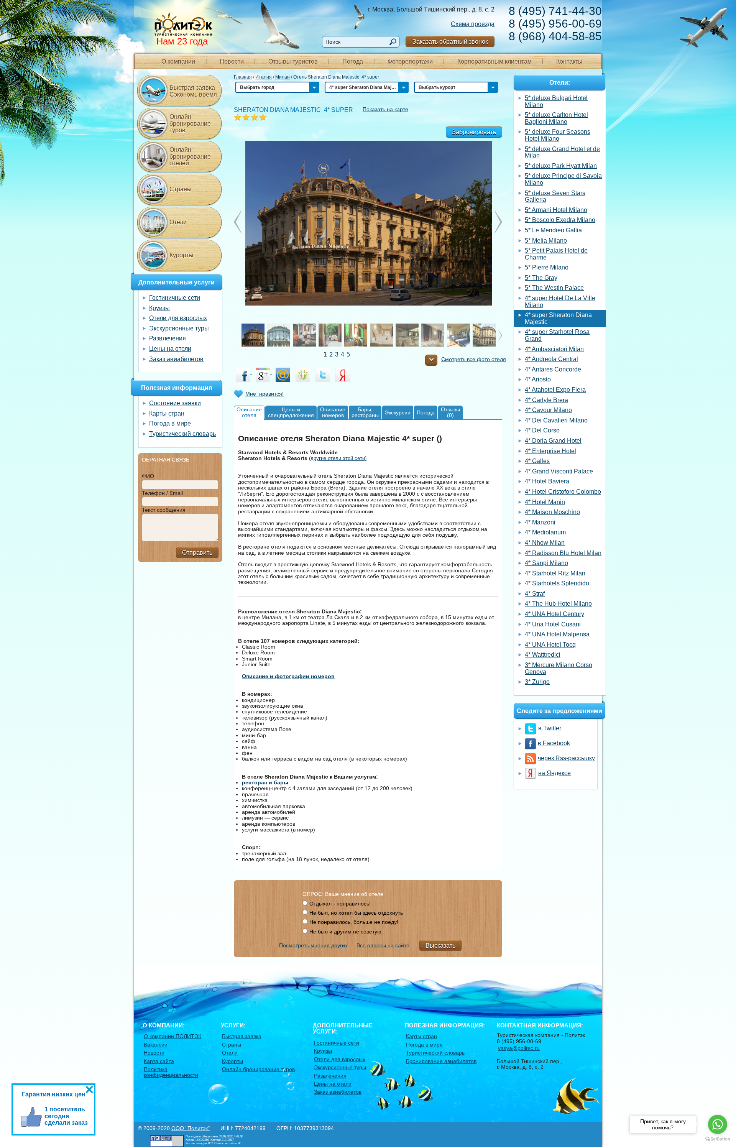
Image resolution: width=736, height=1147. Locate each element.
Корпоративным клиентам (494, 61)
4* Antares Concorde (553, 369)
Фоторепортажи (410, 61)
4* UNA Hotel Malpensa (557, 634)
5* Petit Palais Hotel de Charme (556, 254)
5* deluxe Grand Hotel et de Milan (562, 152)
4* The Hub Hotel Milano (558, 603)
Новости (232, 61)
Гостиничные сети (174, 297)
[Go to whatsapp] (717, 1124)
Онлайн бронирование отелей (190, 156)
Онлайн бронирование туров (190, 123)
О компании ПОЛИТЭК (172, 1036)
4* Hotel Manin (545, 502)
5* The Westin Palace (554, 287)
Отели (178, 222)
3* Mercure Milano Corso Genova (558, 668)
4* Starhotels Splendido (557, 583)
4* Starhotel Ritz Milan (555, 573)
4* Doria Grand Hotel (553, 440)
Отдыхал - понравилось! (340, 904)
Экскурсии (398, 412)
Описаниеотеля (249, 412)
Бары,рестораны (365, 412)
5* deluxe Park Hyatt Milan (561, 166)
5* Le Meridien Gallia (553, 230)
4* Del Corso (542, 430)
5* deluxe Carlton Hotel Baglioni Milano (556, 118)
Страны (180, 189)
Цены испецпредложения (291, 412)
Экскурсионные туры (179, 328)
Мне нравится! (264, 394)
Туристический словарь (182, 434)
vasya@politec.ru (519, 1048)
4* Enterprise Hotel (550, 451)
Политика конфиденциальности (171, 1072)
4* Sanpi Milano (546, 563)
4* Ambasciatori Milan (554, 349)
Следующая (238, 221)
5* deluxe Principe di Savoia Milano (563, 179)
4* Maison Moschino (552, 512)
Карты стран (166, 413)
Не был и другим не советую (345, 931)
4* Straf (535, 593)
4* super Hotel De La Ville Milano (560, 301)
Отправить (197, 552)
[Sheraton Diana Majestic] (368, 223)
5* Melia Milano (546, 240)
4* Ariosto (538, 379)
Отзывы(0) (450, 412)
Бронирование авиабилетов (441, 1061)
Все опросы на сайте (382, 945)
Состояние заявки (175, 403)
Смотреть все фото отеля (473, 359)
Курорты (181, 255)
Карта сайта (159, 1061)
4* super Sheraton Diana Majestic (558, 318)
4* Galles (537, 461)
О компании (178, 61)
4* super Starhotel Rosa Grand (557, 335)
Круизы (159, 308)
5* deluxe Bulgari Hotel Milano (556, 101)
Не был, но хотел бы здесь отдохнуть (356, 913)
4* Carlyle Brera (546, 400)
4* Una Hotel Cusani (553, 624)
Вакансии (156, 1045)
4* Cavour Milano (548, 410)
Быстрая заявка (241, 1036)
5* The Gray (541, 277)
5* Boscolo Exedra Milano (560, 220)
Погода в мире (170, 423)
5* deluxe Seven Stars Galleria (555, 196)
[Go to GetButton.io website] (717, 1139)
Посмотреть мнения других (313, 945)
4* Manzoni (540, 522)
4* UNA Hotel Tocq (550, 644)
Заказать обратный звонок (450, 41)
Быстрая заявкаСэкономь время (193, 91)
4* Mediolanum (545, 532)
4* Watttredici (542, 654)
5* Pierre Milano (546, 267)
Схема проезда (473, 24)
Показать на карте (385, 109)
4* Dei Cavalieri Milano (556, 420)
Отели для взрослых (178, 318)
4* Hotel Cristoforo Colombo (563, 491)
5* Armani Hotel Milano (556, 210)
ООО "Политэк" (190, 1128)
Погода (352, 61)
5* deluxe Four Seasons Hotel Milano (557, 135)
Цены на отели (170, 348)
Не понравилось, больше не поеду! (353, 922)
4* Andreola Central (551, 359)
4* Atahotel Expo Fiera (555, 389)
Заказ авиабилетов (176, 359)
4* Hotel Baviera (547, 481)
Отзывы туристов (293, 61)
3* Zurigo (537, 682)
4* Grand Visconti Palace (559, 471)
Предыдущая (498, 221)
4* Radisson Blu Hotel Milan (563, 553)
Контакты (569, 61)
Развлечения (167, 338)
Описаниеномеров (332, 412)
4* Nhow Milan (545, 542)
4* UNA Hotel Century (554, 614)
